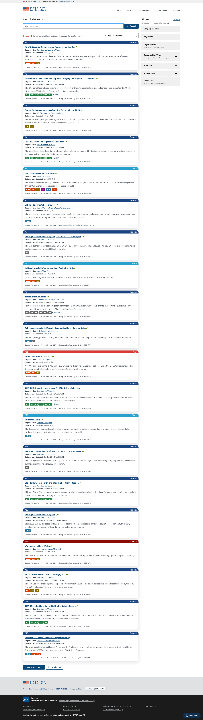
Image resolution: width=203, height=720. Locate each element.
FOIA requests (69, 706)
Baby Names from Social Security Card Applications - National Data (55, 328)
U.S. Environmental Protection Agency (50, 113)
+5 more (56, 404)
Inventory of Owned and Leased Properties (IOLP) (47, 637)
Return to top (54, 667)
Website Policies (48, 689)
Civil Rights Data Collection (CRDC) (41, 514)
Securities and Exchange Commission (50, 299)
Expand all (176, 20)
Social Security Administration (47, 331)
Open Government (35, 689)
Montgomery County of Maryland (49, 549)
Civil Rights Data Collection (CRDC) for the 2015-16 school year (53, 451)
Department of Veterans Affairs (48, 50)
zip (27, 253)
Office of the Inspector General (116, 706)
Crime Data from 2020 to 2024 (38, 356)
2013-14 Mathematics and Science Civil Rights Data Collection (53, 388)
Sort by (108, 36)
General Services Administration (48, 641)
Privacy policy (149, 706)
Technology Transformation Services (76, 700)
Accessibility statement (33, 709)
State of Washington (44, 176)
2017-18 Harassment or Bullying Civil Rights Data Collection (52, 483)
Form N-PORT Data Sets (35, 296)
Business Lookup (33, 419)
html (49, 189)
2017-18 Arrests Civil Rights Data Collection (44, 141)
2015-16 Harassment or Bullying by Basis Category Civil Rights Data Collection (60, 78)
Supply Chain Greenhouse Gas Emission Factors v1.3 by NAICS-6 (53, 110)
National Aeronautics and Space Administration (54, 208)
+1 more (56, 94)
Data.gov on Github (76, 689)
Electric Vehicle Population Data (39, 173)
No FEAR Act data (70, 709)
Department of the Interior (47, 577)
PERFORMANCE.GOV (61, 689)
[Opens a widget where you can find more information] (192, 716)
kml (42, 189)
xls (27, 95)
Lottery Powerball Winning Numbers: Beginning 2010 (49, 268)
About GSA (27, 706)
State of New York (43, 271)
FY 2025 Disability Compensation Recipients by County (49, 47)
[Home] (35, 9)
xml (33, 63)
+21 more (56, 312)
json (28, 63)
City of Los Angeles (44, 359)
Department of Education (46, 81)
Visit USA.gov (76, 715)
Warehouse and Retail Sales (37, 546)
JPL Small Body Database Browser (40, 205)
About (25, 689)
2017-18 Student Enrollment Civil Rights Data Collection (50, 606)
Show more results (33, 667)
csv (38, 63)
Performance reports (112, 709)
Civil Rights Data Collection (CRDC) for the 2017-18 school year (53, 236)
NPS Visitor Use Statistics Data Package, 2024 (45, 574)
